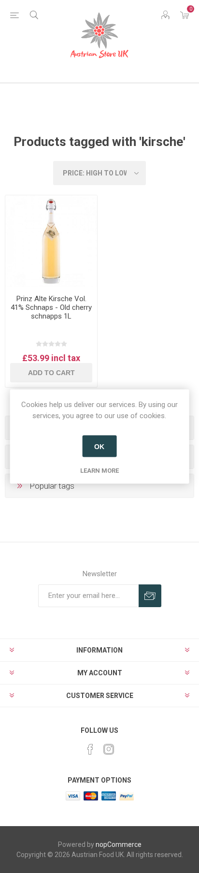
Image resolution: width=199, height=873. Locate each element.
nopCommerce (119, 844)
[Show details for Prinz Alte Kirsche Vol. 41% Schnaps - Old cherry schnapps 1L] (51, 241)
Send (150, 595)
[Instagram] (108, 749)
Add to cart (51, 373)
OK (99, 446)
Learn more (99, 470)
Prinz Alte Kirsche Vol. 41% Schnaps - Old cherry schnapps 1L (51, 307)
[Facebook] (90, 749)
